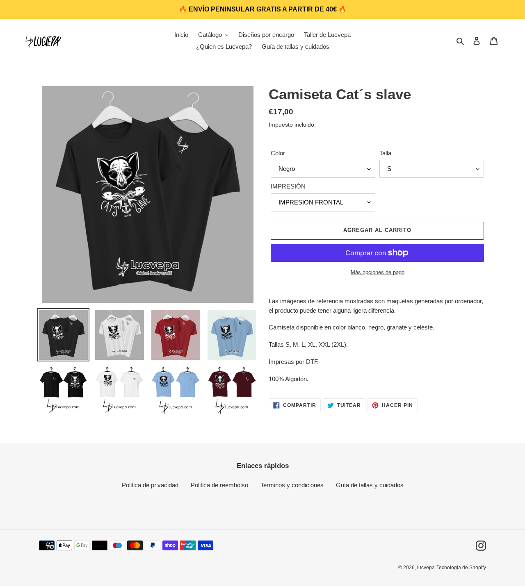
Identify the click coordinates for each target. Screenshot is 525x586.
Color (278, 153)
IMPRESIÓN (288, 186)
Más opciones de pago (377, 272)
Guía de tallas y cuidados (370, 485)
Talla (385, 153)
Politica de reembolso (219, 485)
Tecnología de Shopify (461, 567)
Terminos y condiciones (292, 485)
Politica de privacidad (150, 485)
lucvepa (426, 567)
